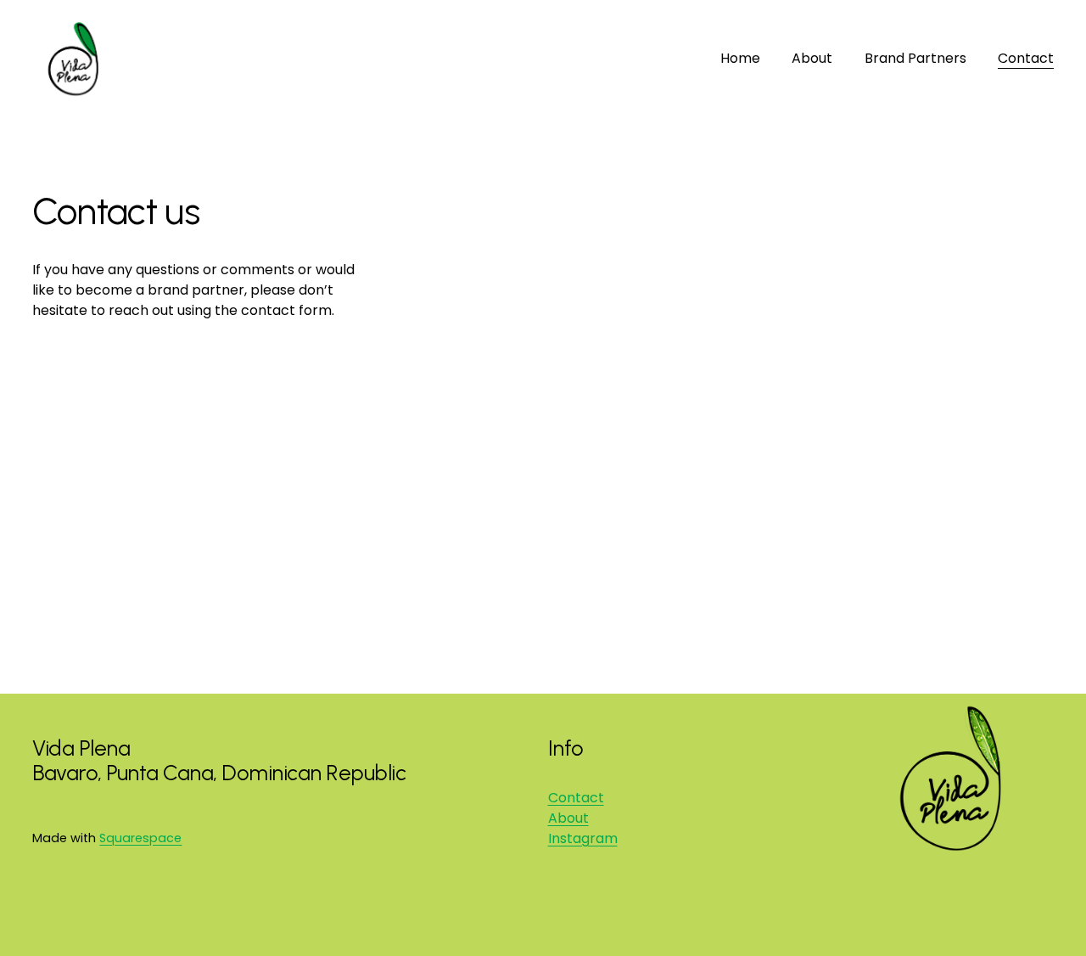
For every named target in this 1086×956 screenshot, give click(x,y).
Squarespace (140, 837)
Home (740, 58)
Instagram (583, 838)
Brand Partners (915, 58)
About (812, 58)
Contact (1026, 58)
